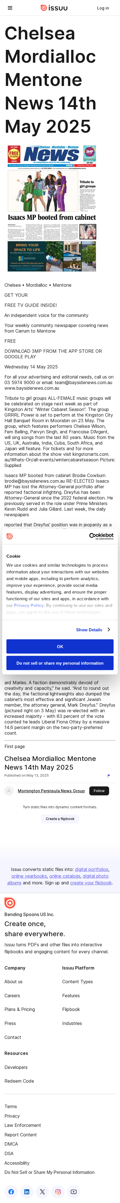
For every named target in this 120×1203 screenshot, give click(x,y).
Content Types (77, 981)
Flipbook (71, 1009)
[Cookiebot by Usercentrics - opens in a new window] (89, 536)
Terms (10, 1106)
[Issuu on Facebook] (11, 1192)
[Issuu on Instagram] (58, 1192)
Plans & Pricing (19, 1009)
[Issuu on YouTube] (73, 1192)
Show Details (89, 629)
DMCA (11, 1144)
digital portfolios (91, 869)
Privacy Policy (29, 605)
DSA (8, 1153)
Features (71, 995)
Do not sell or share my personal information (60, 662)
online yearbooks (29, 876)
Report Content (20, 1134)
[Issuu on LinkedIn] (26, 1192)
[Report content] (110, 776)
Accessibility (17, 1163)
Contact (12, 1037)
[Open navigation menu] (10, 7)
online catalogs (64, 876)
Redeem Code (19, 1081)
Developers (16, 1067)
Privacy (12, 1116)
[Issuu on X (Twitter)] (42, 1192)
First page (14, 746)
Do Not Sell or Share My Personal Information (49, 1172)
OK (60, 646)
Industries (72, 1023)
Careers (12, 995)
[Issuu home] (54, 8)
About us (13, 981)
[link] (103, 7)
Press (10, 1023)
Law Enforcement (22, 1125)
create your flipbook (91, 883)
